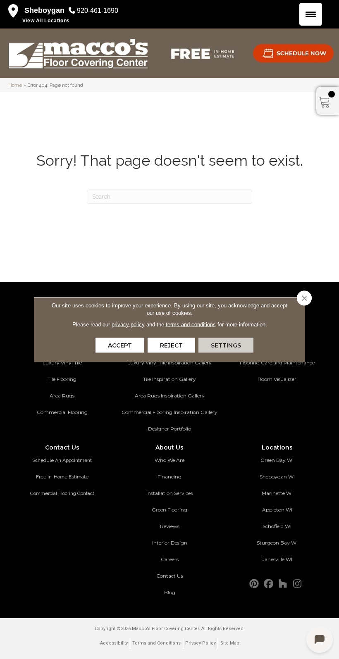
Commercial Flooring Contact (62, 493)
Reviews (169, 526)
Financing (169, 476)
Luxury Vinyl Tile (62, 362)
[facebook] (269, 584)
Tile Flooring (62, 379)
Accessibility (114, 643)
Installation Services (169, 493)
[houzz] (283, 584)
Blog (169, 592)
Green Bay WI (277, 460)
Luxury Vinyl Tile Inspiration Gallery (169, 362)
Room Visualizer (277, 379)
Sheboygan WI (277, 476)
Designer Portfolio (169, 429)
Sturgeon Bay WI (277, 543)
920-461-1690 (97, 10)
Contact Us (169, 576)
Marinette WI (277, 493)
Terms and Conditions (156, 643)
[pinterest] (254, 584)
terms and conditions (191, 324)
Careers (170, 559)
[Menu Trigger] (310, 14)
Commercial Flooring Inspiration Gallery (169, 412)
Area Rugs (62, 396)
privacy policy (128, 324)
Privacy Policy (200, 643)
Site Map (229, 643)
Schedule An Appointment (62, 460)
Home (15, 85)
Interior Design (169, 543)
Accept (120, 345)
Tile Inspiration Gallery (169, 379)
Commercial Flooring (62, 412)
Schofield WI (277, 526)
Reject (171, 345)
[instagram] (297, 584)
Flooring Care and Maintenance (277, 362)
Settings (226, 345)
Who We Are (169, 460)
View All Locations (46, 21)
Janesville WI (277, 559)
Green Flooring (169, 510)
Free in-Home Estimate (62, 477)
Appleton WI (277, 510)
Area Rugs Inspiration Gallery (170, 396)
